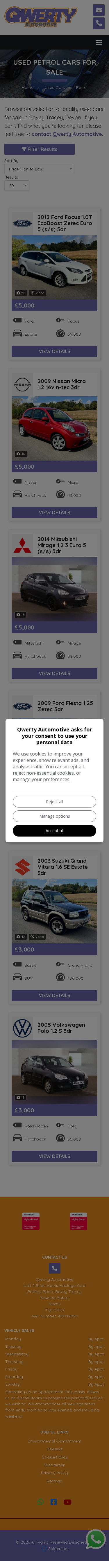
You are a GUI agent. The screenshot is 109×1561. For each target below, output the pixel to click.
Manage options (54, 816)
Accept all (55, 830)
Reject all (54, 801)
